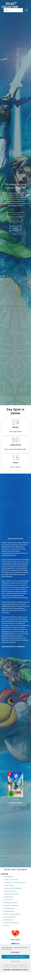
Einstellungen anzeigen (15, 966)
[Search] (21, 10)
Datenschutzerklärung (17, 969)
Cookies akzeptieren (15, 957)
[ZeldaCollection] (10, 4)
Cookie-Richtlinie (7, 969)
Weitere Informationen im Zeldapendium (13, 646)
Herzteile (15, 940)
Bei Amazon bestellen (15, 803)
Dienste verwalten (15, 952)
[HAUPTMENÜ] (26, 10)
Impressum (25, 969)
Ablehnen (15, 961)
